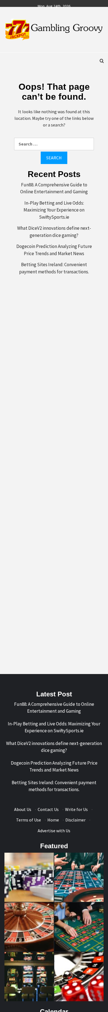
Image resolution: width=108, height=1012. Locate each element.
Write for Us (76, 809)
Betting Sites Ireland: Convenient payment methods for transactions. (54, 268)
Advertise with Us (54, 830)
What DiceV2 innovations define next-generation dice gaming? (54, 231)
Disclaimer (75, 820)
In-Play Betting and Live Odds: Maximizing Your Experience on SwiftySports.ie (54, 210)
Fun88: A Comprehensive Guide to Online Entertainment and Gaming (54, 188)
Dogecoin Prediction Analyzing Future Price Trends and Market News (54, 250)
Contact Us (48, 809)
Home (53, 820)
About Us (22, 809)
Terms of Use (28, 820)
